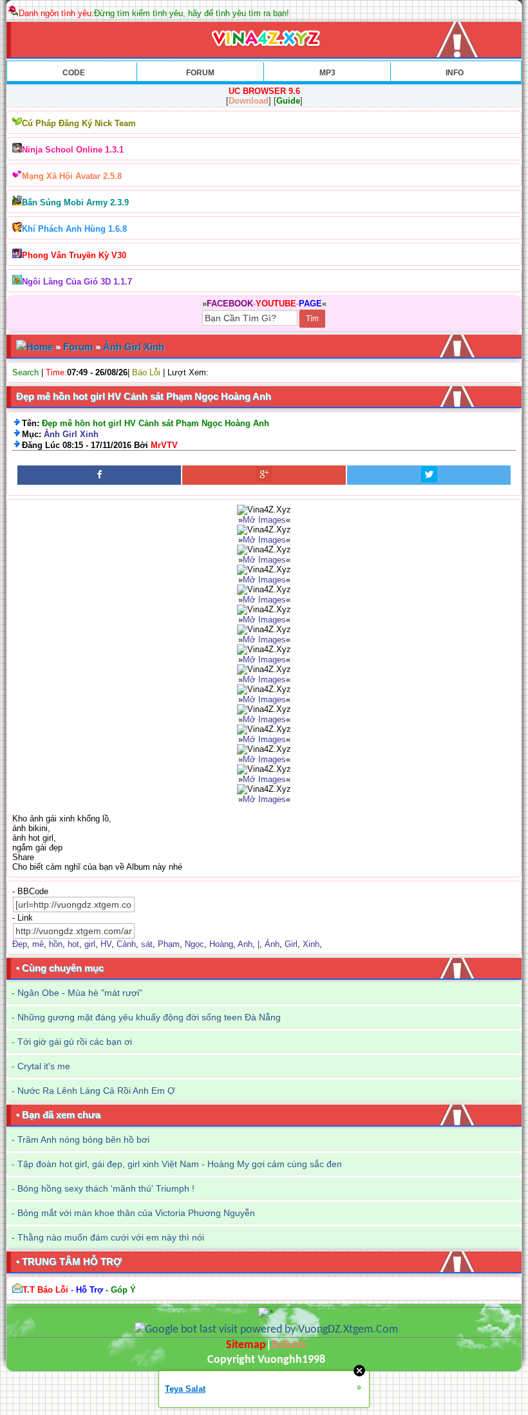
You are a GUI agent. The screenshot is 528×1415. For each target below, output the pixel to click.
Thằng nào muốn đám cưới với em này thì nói (110, 1237)
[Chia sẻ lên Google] (264, 475)
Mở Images (264, 520)
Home (39, 346)
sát (147, 944)
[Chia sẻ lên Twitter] (429, 475)
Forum (78, 346)
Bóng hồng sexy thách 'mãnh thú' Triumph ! (105, 1188)
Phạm (169, 944)
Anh (245, 944)
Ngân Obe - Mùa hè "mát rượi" (79, 993)
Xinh (311, 944)
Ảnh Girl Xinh (133, 346)
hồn (55, 944)
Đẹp (19, 944)
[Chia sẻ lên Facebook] (99, 475)
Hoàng (221, 944)
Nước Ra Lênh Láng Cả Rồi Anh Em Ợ (96, 1090)
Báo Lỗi (146, 372)
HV (105, 944)
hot (73, 944)
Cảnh (126, 944)
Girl (291, 944)
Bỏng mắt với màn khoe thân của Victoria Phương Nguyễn (136, 1213)
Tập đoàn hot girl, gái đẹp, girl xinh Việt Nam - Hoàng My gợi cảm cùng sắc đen (179, 1164)
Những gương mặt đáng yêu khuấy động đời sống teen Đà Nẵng (149, 1017)
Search (25, 372)
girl (89, 944)
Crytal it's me (43, 1066)
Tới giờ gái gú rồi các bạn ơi (74, 1041)
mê (38, 944)
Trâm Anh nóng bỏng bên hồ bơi (83, 1139)
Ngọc (194, 944)
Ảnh (272, 944)
